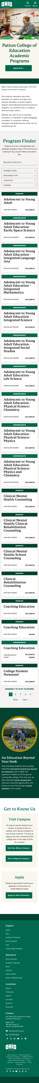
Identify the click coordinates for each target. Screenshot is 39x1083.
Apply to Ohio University (18, 895)
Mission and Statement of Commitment (19, 1059)
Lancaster (9, 999)
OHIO (4, 87)
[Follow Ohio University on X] (19, 1071)
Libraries (9, 970)
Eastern (8, 996)
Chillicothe (10, 992)
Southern (9, 1003)
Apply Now (18, 68)
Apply (8, 930)
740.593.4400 (14, 1035)
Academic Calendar (13, 963)
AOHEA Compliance (24, 1055)
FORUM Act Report (27, 1057)
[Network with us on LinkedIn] (14, 1038)
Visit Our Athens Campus (18, 848)
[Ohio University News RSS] (25, 1071)
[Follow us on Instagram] (10, 1038)
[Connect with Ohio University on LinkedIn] (13, 1071)
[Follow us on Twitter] (21, 1038)
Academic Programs (13, 937)
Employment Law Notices (13, 1057)
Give (7, 933)
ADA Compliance (12, 1055)
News (8, 966)
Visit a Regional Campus (18, 858)
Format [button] (7, 185)
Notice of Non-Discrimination (16, 1060)
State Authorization (20, 1062)
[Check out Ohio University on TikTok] (22, 1071)
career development (22, 780)
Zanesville (9, 1007)
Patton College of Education (17, 87)
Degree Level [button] (10, 170)
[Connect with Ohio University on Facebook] (7, 1071)
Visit (7, 945)
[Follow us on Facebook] (7, 1038)
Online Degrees (11, 941)
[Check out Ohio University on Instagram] (10, 1071)
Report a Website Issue (14, 978)
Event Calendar (11, 959)
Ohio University (14, 1069)
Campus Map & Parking (14, 948)
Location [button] (8, 180)
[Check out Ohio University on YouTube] (16, 1071)
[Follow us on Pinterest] (25, 1038)
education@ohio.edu (16, 1031)
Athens (8, 988)
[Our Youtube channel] (18, 1038)
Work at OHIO (11, 974)
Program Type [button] (11, 175)
